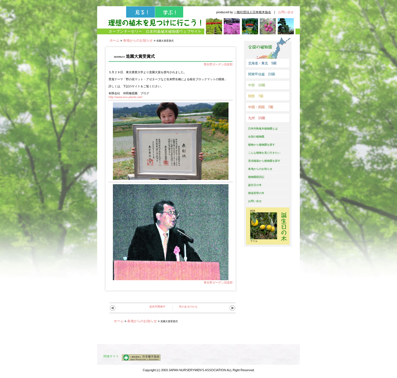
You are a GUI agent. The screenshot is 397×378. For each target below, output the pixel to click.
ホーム (115, 40)
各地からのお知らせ (138, 40)
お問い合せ (286, 12)
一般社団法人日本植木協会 (252, 12)
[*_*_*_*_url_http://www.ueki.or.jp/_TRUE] (139, 357)
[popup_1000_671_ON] (170, 178)
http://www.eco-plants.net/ (125, 97)
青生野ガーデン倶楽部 (218, 64)
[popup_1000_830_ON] (170, 278)
